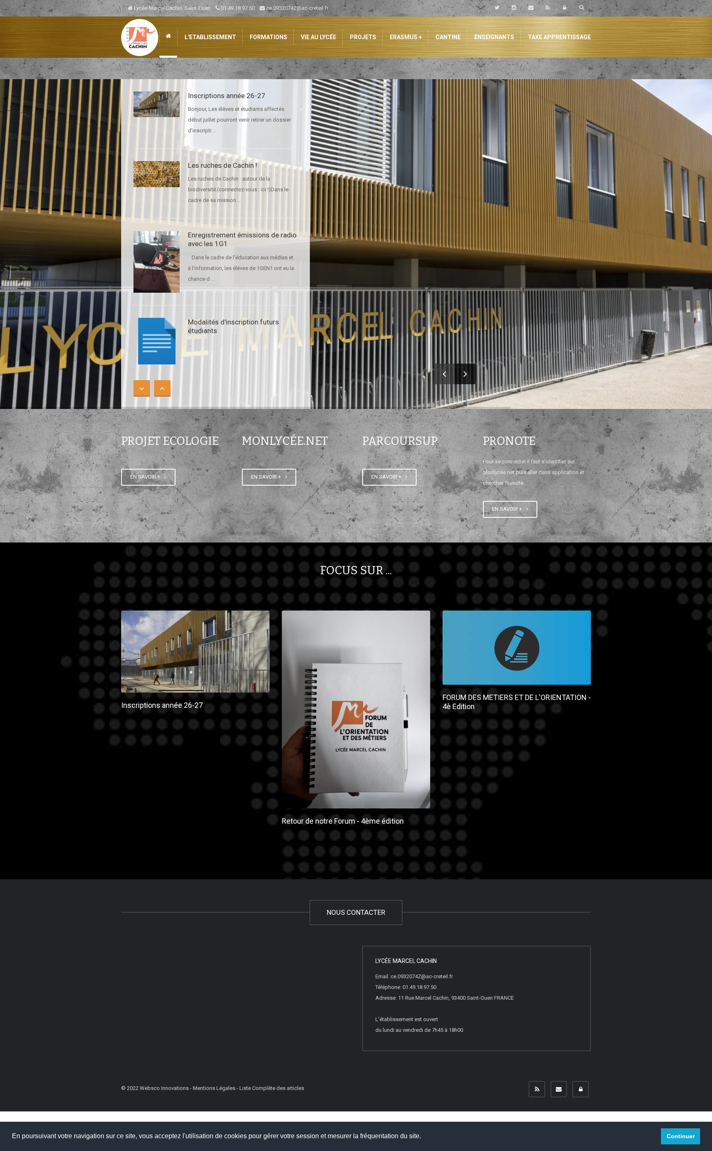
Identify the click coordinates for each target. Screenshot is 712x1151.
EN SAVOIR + (146, 477)
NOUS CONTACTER (356, 912)
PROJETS (362, 37)
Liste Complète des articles (271, 1088)
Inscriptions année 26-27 (226, 96)
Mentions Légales (214, 1088)
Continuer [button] (681, 1136)
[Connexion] (580, 1089)
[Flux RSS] (537, 1089)
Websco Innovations (164, 1088)
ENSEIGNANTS (493, 37)
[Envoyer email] (558, 1089)
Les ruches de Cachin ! (222, 165)
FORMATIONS (267, 37)
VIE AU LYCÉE (318, 37)
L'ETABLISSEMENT (209, 37)
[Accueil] (139, 37)
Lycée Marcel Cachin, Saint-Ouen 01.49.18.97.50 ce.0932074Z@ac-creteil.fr (230, 8)
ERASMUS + (405, 37)
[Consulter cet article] (157, 104)
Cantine (447, 37)
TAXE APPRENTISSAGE (559, 37)
